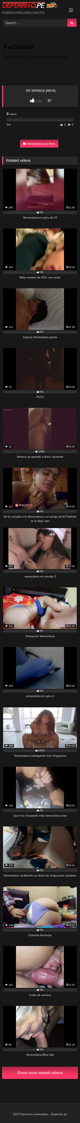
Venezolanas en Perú (41, 143)
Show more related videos (40, 1073)
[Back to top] (67, 1111)
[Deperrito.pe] (33, 5)
